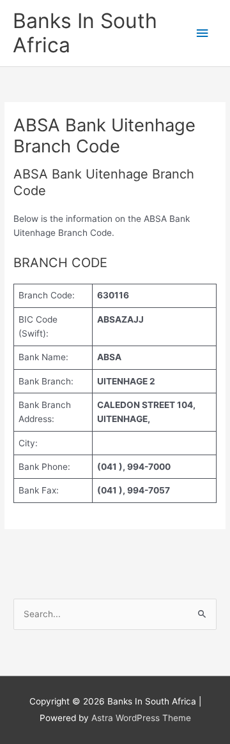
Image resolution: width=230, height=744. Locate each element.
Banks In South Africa (85, 32)
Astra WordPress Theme (141, 718)
